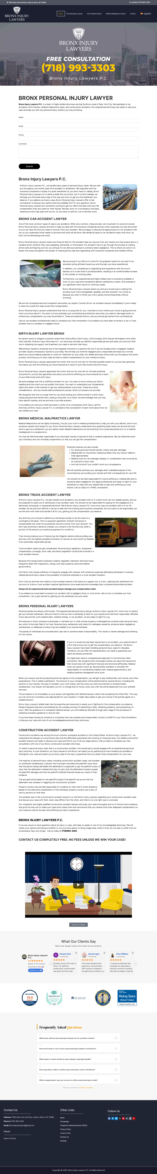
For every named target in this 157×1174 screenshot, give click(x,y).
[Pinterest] (123, 1118)
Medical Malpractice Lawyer (116, 14)
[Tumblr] (126, 1118)
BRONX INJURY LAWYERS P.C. (41, 820)
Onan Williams (122, 954)
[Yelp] (133, 1118)
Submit (29, 166)
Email (21, 126)
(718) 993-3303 (17, 1121)
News (62, 1118)
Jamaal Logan (93, 954)
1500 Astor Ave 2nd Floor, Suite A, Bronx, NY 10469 (33, 1117)
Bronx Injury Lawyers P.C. (30, 104)
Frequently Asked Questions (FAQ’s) (73, 1125)
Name (21, 117)
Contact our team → (86, 1088)
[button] (75, 13)
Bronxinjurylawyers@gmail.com (21, 1125)
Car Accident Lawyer (94, 14)
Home (61, 14)
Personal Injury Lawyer (75, 14)
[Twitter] (116, 1118)
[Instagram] (119, 1118)
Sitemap (63, 1141)
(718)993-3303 (69, 831)
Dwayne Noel (65, 954)
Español (147, 14)
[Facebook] (109, 1118)
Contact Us (64, 1137)
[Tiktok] (130, 1118)
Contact (133, 14)
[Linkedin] (112, 1118)
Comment (23, 144)
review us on (34, 970)
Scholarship (64, 1122)
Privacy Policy (65, 1129)
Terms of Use (65, 1133)
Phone (21, 135)
